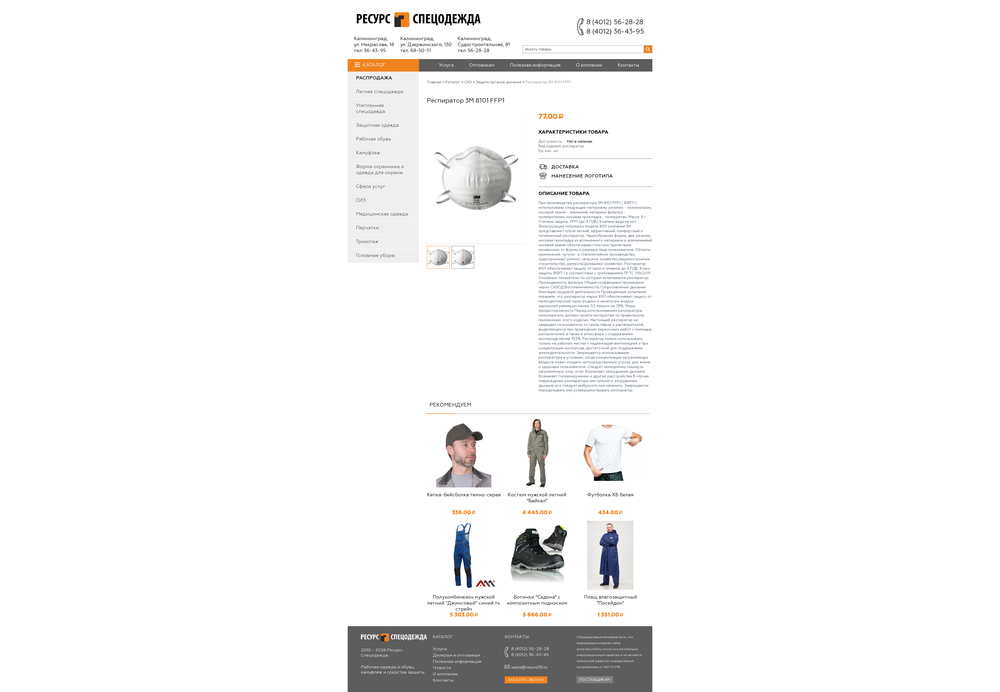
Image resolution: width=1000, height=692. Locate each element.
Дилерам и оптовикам (456, 655)
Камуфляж (368, 153)
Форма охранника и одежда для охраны (380, 169)
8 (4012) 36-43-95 (615, 32)
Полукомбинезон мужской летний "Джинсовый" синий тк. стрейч (464, 603)
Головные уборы (375, 255)
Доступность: (551, 141)
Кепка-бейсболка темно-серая (464, 495)
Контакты (628, 65)
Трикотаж (367, 241)
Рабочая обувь (373, 139)
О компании (589, 65)
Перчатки (367, 228)
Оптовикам (481, 65)
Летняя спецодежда (379, 92)
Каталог (374, 65)
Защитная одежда (377, 125)
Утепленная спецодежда (370, 108)
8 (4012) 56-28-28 (614, 22)
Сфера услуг (370, 186)
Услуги (446, 65)
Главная (434, 82)
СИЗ (361, 200)
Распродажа (374, 78)
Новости (442, 668)
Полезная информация (535, 65)
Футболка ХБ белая (610, 495)
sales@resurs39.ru (529, 667)
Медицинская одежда (382, 214)
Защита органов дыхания (498, 82)
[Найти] (648, 49)
